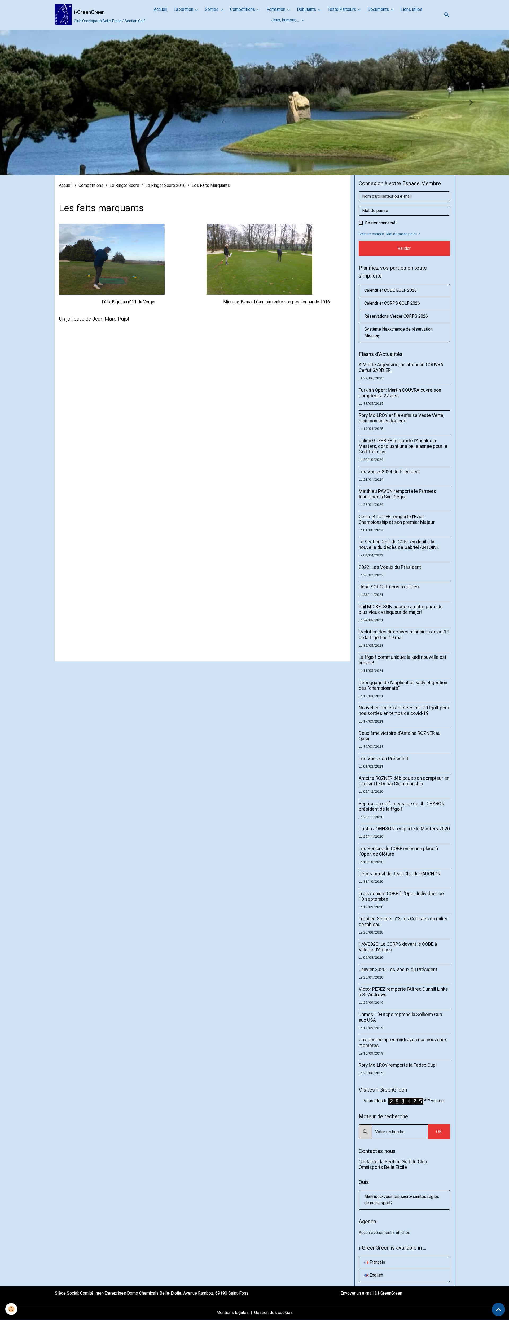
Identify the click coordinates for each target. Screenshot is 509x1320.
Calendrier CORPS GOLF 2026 (392, 303)
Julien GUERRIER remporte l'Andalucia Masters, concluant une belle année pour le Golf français (403, 446)
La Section (184, 9)
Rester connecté (380, 223)
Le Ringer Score (124, 185)
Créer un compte (371, 234)
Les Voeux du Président (383, 758)
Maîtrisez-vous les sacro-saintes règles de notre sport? (401, 1199)
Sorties (212, 9)
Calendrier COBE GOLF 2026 (390, 290)
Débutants (307, 9)
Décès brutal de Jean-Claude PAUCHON (400, 873)
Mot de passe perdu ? (403, 234)
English (375, 1275)
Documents (379, 9)
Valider (404, 248)
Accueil (160, 9)
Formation (276, 9)
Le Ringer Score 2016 (165, 185)
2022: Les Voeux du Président (390, 567)
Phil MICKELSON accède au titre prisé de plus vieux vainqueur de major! (401, 609)
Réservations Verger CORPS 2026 (396, 316)
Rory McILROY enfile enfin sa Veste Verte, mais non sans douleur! (401, 418)
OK (439, 1131)
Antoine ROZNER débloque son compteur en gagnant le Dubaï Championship (404, 781)
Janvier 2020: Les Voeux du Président (398, 969)
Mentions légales (232, 1312)
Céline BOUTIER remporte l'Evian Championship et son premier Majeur (397, 519)
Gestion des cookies (273, 1312)
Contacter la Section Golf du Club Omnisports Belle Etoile (393, 1164)
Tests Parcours (342, 9)
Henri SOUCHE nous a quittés (389, 586)
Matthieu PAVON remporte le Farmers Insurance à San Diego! (397, 494)
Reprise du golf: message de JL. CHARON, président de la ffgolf (402, 806)
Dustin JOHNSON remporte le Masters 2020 (404, 828)
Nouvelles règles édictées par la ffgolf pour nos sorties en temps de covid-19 (404, 710)
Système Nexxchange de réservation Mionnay (398, 332)
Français (376, 1262)
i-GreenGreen (390, 1293)
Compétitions (243, 9)
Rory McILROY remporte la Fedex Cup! (398, 1065)
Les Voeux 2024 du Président (389, 471)
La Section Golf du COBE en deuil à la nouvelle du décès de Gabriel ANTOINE (399, 544)
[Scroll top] (498, 1309)
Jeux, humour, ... (286, 19)
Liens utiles (411, 9)
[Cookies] (11, 1309)
